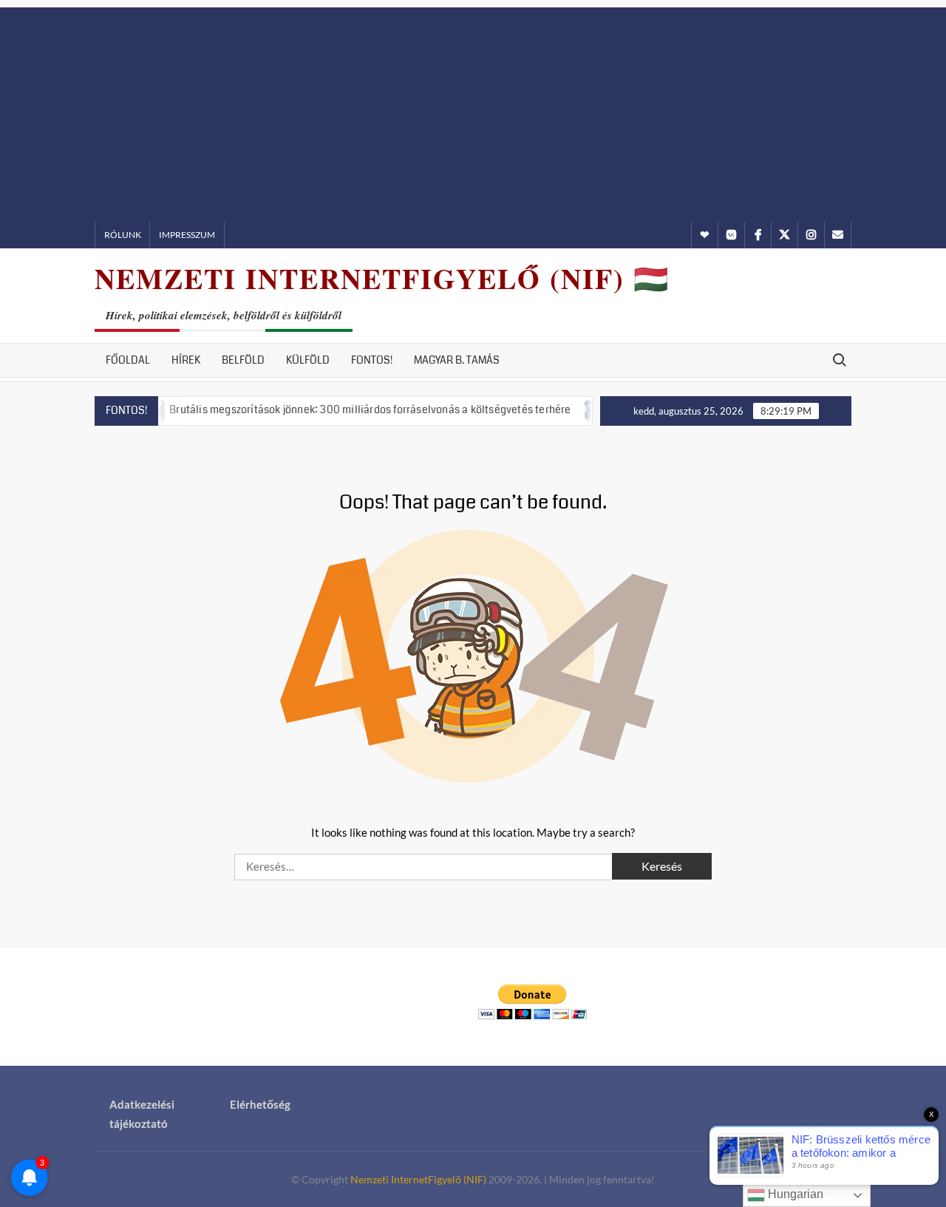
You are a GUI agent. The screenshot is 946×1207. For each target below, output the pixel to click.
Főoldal (128, 360)
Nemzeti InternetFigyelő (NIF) (418, 1179)
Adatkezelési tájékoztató (141, 1114)
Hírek (185, 360)
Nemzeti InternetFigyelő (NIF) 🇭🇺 (382, 278)
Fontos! (371, 360)
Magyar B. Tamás (457, 360)
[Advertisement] (473, 110)
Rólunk (122, 234)
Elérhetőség (260, 1104)
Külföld (308, 360)
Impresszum (187, 234)
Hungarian (794, 1194)
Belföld (243, 360)
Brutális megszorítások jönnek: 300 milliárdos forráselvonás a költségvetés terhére (350, 409)
